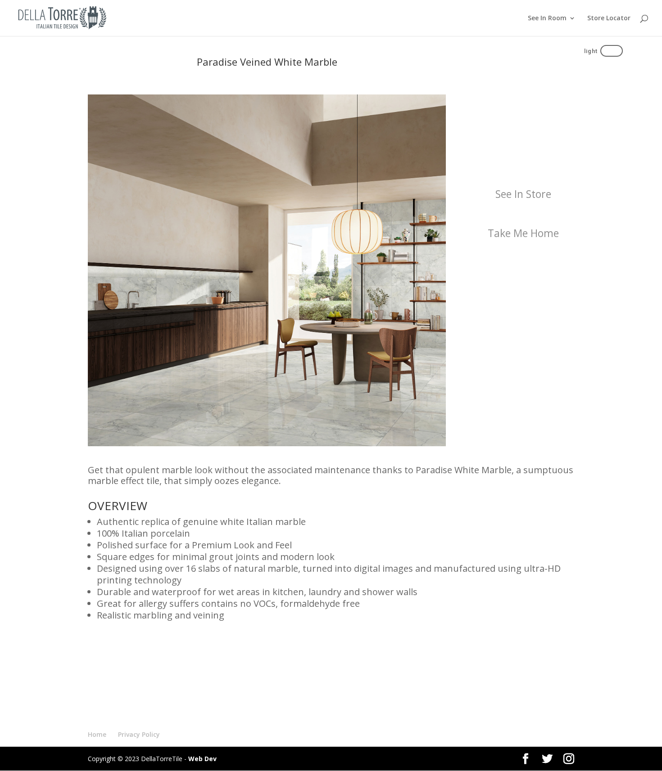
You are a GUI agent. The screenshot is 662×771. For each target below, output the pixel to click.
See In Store (523, 194)
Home (97, 734)
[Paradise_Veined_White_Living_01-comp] (267, 443)
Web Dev (202, 758)
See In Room (547, 18)
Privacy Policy (139, 734)
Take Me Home (523, 233)
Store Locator (608, 18)
